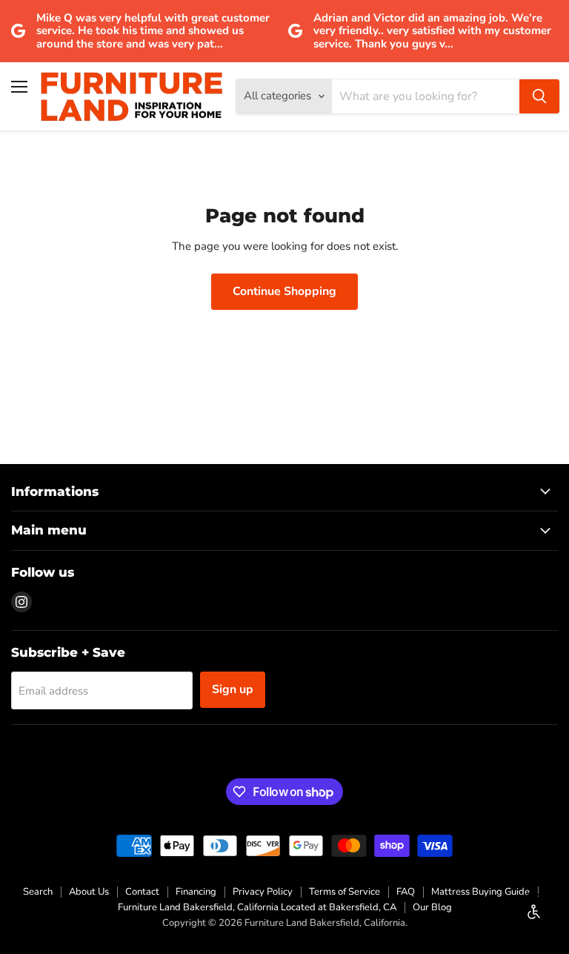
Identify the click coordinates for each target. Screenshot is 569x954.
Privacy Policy (263, 891)
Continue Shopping (284, 291)
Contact (142, 891)
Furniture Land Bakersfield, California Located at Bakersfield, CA (257, 907)
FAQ (405, 891)
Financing (196, 891)
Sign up (232, 689)
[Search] (539, 96)
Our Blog (432, 907)
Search (38, 891)
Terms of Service (344, 891)
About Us (89, 891)
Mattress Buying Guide (480, 891)
